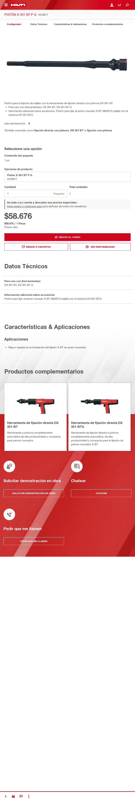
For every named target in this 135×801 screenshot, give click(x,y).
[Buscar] (127, 5)
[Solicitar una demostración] (13, 796)
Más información (14, 123)
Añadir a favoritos (38, 246)
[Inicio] (18, 5)
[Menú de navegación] (6, 5)
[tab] (14, 24)
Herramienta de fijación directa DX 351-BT (33, 425)
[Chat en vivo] (21, 796)
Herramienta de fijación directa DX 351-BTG (97, 425)
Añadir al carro (69, 237)
